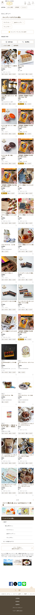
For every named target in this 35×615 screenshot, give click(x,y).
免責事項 (17, 604)
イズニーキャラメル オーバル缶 (25, 395)
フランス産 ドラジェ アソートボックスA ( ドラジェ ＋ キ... (8, 485)
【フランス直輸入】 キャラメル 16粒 (9, 332)
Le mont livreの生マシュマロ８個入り (8, 363)
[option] (8, 511)
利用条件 (17, 601)
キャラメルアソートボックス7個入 (25, 273)
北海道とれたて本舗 (5, 431)
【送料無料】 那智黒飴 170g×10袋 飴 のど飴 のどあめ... (9, 186)
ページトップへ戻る (31, 587)
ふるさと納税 (10, 7)
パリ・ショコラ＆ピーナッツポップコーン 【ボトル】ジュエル (26, 485)
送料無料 (17, 7)
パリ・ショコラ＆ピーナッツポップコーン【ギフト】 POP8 (26, 455)
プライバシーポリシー (17, 607)
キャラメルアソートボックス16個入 (8, 302)
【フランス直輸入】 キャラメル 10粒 (25, 215)
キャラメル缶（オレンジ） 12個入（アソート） (8, 126)
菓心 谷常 (20, 70)
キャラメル (10, 529)
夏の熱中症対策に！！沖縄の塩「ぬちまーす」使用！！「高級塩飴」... (9, 426)
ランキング (24, 7)
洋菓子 (5, 522)
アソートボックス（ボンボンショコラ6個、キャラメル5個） (26, 302)
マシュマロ (10, 537)
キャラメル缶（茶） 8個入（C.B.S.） (7, 156)
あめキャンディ (11, 533)
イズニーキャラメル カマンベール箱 (26, 363)
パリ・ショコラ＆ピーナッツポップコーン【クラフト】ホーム (26, 424)
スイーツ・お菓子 (17, 594)
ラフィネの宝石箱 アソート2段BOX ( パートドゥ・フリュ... (9, 66)
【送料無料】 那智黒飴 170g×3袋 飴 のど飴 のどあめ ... (25, 332)
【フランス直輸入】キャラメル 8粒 (25, 244)
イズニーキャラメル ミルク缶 (8, 244)
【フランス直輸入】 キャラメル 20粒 (25, 186)
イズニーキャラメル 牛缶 (7, 395)
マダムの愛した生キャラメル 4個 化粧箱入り (9, 96)
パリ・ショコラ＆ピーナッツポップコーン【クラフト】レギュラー (9, 455)
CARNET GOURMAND (6, 249)
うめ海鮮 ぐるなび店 (22, 101)
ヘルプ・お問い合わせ (17, 610)
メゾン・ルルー (4, 131)
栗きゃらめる (21, 65)
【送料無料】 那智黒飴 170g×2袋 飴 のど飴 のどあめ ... (25, 126)
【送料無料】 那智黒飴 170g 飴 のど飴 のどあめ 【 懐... (25, 96)
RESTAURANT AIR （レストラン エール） (8, 369)
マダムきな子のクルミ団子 (7, 101)
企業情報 (17, 598)
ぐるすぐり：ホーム (5, 594)
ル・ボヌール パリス (5, 72)
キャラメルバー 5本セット (7, 273)
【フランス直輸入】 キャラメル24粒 (8, 215)
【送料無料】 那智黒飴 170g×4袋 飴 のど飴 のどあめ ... (25, 156)
